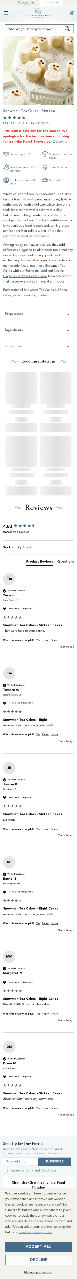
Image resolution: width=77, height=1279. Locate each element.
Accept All (38, 1247)
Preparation (14, 313)
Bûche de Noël (36, 271)
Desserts (59, 141)
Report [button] (45, 640)
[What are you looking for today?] (67, 28)
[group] (38, 526)
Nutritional (13, 346)
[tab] (39, 562)
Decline (39, 1260)
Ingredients (14, 329)
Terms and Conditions (40, 1170)
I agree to (33, 1170)
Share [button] (54, 640)
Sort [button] (7, 547)
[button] (5, 12)
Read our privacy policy (35, 1232)
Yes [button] (38, 640)
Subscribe (54, 1161)
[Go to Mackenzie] (26, 3)
